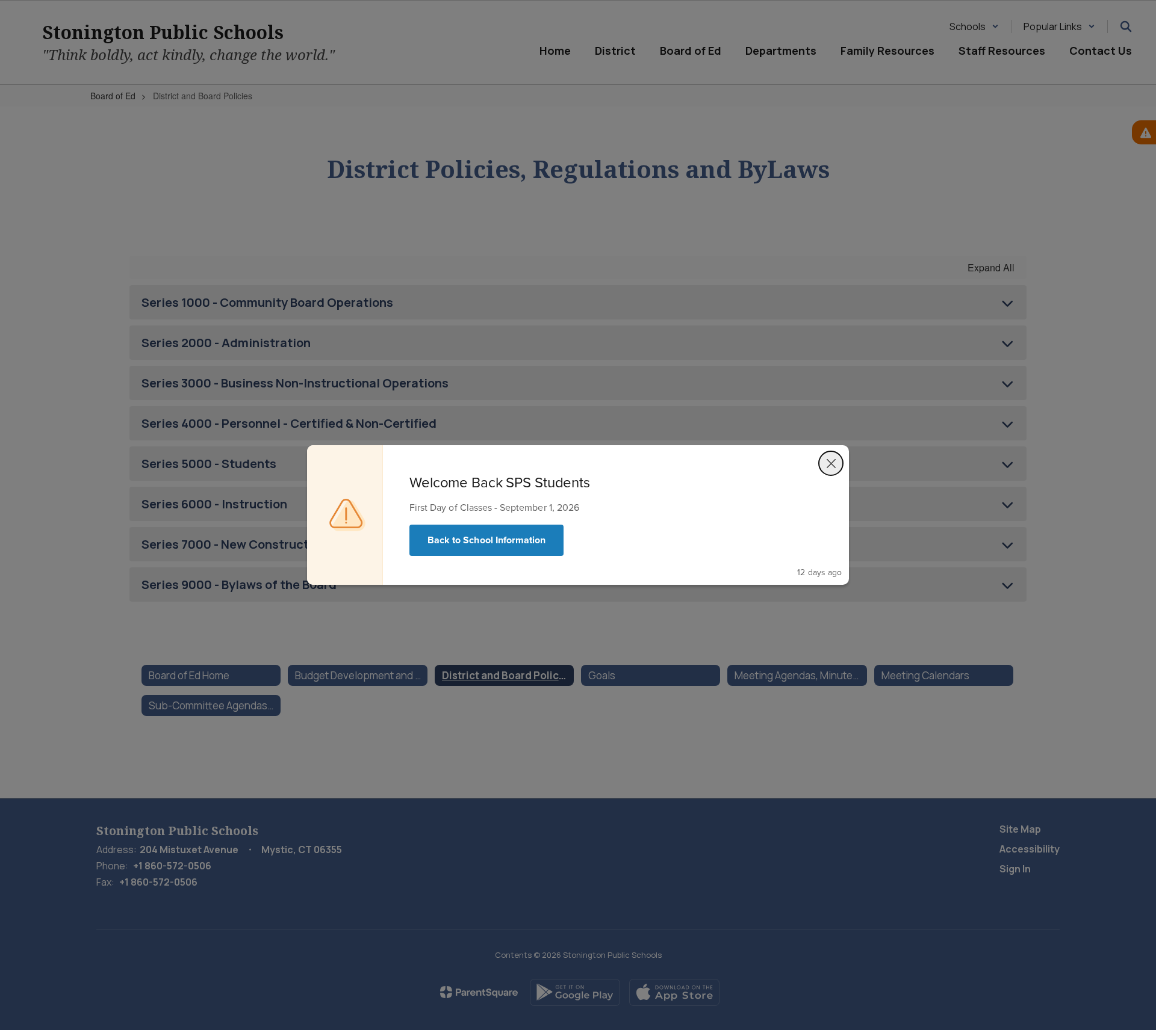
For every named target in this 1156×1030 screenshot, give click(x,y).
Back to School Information (486, 540)
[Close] (831, 463)
